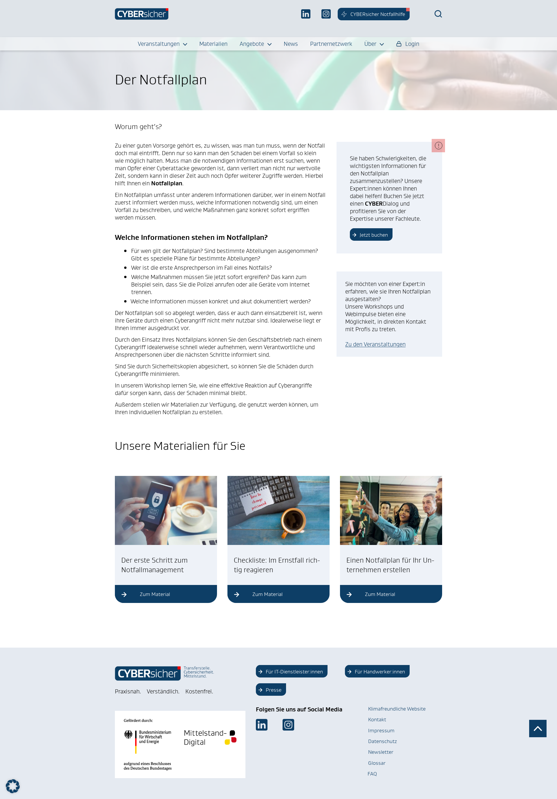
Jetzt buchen (374, 235)
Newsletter (380, 752)
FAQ (372, 774)
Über (370, 44)
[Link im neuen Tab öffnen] (261, 725)
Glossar (377, 763)
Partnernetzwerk (331, 44)
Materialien (213, 44)
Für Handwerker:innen (380, 672)
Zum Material (155, 594)
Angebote (252, 44)
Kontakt (377, 719)
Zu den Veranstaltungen (375, 344)
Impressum (381, 730)
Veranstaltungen (159, 44)
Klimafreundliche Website (397, 709)
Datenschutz (382, 741)
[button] (13, 786)
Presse (273, 690)
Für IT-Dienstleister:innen (294, 672)
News (291, 44)
